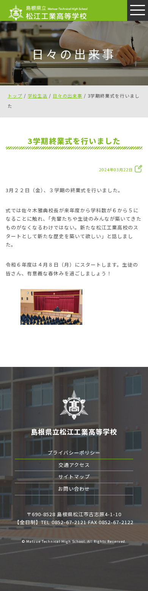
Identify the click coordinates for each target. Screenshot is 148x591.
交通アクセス (74, 464)
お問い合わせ (74, 488)
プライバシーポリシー (74, 452)
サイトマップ (74, 476)
